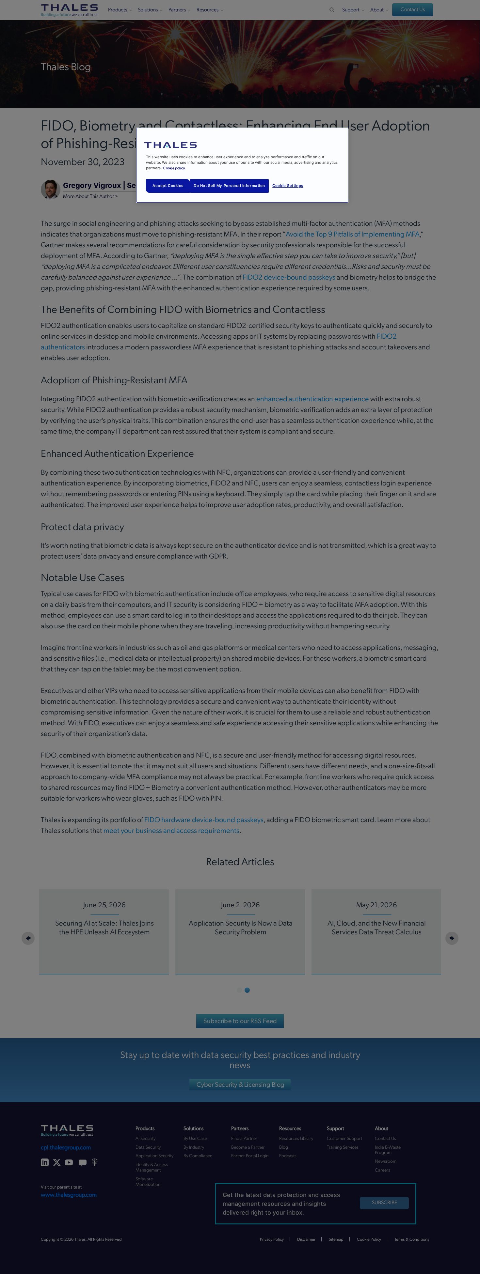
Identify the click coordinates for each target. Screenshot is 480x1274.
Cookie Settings (287, 185)
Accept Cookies (168, 185)
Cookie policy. (174, 168)
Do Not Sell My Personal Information (229, 185)
